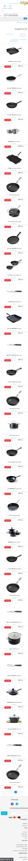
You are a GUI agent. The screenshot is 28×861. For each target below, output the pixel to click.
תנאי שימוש (24, 834)
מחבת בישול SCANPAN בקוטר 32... (14, 248)
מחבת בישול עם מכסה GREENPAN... (14, 702)
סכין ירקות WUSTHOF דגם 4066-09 (14, 355)
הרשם (4, 813)
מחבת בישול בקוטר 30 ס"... (14, 595)
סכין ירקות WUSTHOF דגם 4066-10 (14, 622)
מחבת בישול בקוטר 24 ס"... (14, 408)
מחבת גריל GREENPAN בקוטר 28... (14, 328)
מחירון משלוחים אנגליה (21, 847)
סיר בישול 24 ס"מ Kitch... (14, 649)
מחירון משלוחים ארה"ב (21, 845)
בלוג (26, 838)
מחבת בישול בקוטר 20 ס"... (14, 195)
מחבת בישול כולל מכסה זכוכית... (14, 221)
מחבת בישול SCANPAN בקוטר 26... (14, 88)
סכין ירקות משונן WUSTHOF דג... (14, 302)
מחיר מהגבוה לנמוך (13, 41)
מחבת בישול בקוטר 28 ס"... (14, 515)
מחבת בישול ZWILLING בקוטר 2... (14, 115)
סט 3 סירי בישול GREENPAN (14, 141)
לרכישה (8, 67)
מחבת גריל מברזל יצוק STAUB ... (14, 61)
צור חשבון (24, 825)
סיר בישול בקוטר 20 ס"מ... (14, 435)
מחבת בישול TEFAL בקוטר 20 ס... (14, 382)
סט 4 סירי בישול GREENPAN (14, 542)
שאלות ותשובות (23, 857)
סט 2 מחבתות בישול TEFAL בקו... (14, 275)
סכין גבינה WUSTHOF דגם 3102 (14, 675)
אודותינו (25, 832)
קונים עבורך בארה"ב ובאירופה (11, 16)
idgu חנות (24, 849)
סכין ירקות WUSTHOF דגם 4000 (14, 756)
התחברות (25, 823)
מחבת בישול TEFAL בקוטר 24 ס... (14, 462)
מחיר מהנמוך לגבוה (14, 39)
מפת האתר (24, 836)
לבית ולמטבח (19, 22)
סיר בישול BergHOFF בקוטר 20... (14, 729)
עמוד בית (25, 22)
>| (4, 794)
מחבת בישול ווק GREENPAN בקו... (14, 488)
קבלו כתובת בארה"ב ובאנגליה (11, 14)
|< (2, 792)
